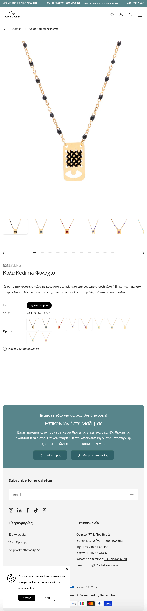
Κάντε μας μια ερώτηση (23, 349)
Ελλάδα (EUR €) (84, 587)
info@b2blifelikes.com (102, 565)
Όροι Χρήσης (18, 542)
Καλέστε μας (53, 455)
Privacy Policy (26, 588)
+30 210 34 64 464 (95, 547)
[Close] (67, 569)
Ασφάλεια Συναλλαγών (24, 550)
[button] (15, 231)
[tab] (34, 252)
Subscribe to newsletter (31, 480)
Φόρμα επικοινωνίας (95, 455)
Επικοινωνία (17, 534)
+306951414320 (98, 553)
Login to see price (39, 305)
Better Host (108, 595)
